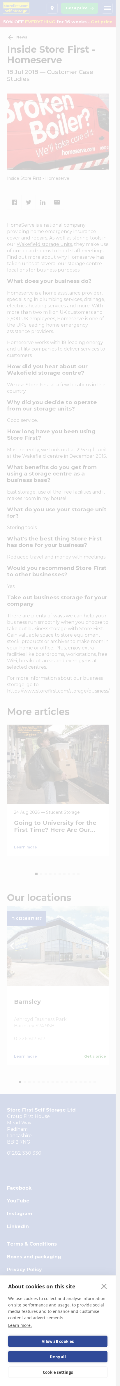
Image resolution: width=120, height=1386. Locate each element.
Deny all (58, 1356)
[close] (104, 1286)
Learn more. (20, 1325)
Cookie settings (58, 1372)
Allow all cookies (58, 1341)
